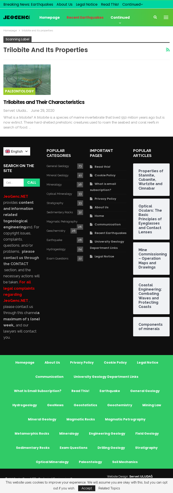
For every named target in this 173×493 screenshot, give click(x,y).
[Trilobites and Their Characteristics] (27, 79)
